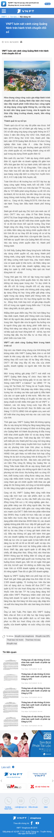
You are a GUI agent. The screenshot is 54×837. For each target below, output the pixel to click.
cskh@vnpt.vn (21, 807)
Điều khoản (33, 807)
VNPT (4, 16)
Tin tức (13, 16)
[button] (1, 781)
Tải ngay (47, 4)
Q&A (46, 807)
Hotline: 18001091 (8, 808)
